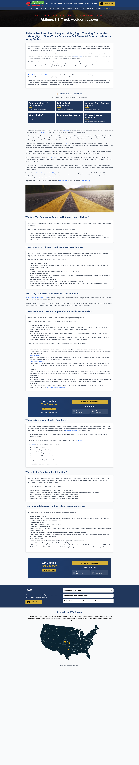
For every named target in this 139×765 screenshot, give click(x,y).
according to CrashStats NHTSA (55, 387)
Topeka (76, 8)
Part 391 (80, 440)
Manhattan (69, 8)
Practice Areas (68, 3)
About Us (53, 3)
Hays (63, 8)
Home (47, 3)
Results (60, 3)
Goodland (51, 8)
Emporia (82, 8)
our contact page (86, 180)
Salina (57, 8)
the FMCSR (66, 130)
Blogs (89, 3)
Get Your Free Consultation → (90, 401)
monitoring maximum (71, 430)
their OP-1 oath (52, 157)
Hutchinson (98, 8)
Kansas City (90, 8)
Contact (94, 3)
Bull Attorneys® (77, 56)
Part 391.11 (31, 444)
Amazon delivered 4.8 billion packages (36, 297)
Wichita (30, 8)
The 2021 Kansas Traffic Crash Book (38, 75)
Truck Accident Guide (80, 3)
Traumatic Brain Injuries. (37, 361)
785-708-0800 (63, 180)
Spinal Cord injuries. (35, 355)
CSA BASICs (43, 132)
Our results (66, 143)
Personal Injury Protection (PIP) (45, 173)
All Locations (106, 8)
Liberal (36, 8)
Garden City (43, 8)
